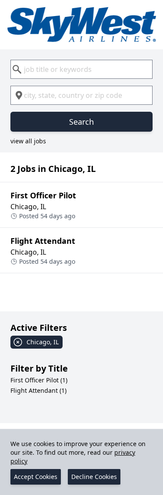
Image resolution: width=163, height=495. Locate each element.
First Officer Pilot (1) (38, 380)
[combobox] (81, 69)
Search (81, 121)
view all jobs (28, 141)
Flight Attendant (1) (38, 390)
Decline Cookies (94, 476)
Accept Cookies (35, 476)
